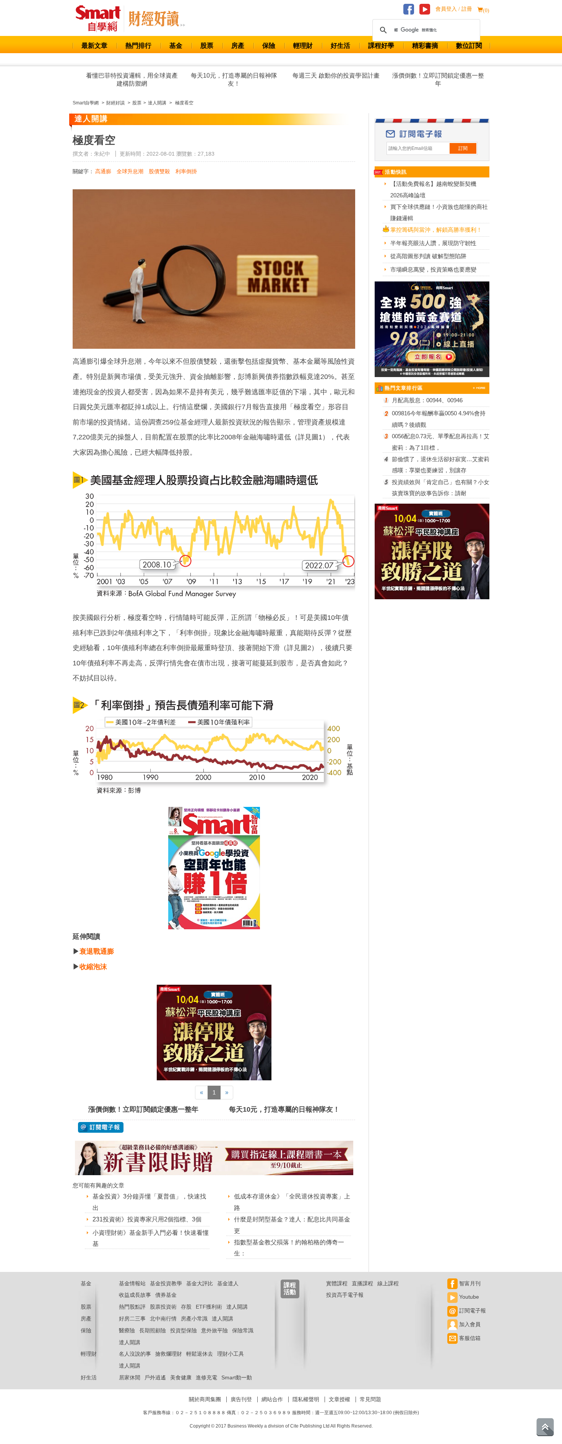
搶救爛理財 (168, 1354)
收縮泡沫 (93, 967)
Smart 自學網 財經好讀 (156, 18)
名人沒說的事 (135, 1354)
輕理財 (303, 46)
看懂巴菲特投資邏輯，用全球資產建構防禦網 (132, 79)
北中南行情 (163, 1319)
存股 (186, 1307)
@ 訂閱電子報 (100, 1127)
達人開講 (237, 1307)
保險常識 (242, 1330)
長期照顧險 (152, 1330)
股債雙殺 (159, 171)
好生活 (340, 46)
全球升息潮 (130, 171)
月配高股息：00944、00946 (427, 400)
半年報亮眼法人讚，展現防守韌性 (433, 243)
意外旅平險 (214, 1330)
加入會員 (469, 1324)
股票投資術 (163, 1307)
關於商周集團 (205, 1399)
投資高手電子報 (345, 1295)
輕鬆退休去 (199, 1354)
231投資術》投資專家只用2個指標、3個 (147, 1219)
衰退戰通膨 (97, 951)
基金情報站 (132, 1283)
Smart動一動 (236, 1377)
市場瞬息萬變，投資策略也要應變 (433, 269)
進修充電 (206, 1377)
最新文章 (94, 46)
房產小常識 (194, 1319)
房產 (237, 46)
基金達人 (228, 1283)
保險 (268, 46)
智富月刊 (469, 1283)
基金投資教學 (166, 1283)
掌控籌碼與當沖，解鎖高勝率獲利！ (436, 229)
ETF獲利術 (209, 1307)
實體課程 (337, 1283)
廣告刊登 (241, 1399)
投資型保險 (183, 1330)
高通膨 (103, 171)
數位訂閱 (469, 46)
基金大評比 (199, 1283)
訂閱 (463, 148)
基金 (175, 46)
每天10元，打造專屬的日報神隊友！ (234, 79)
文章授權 (339, 1399)
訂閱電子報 (472, 1310)
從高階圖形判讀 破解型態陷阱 (428, 256)
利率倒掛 (186, 171)
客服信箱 (469, 1338)
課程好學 (381, 46)
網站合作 (272, 1399)
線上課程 (388, 1283)
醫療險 (127, 1330)
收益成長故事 (135, 1295)
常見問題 (370, 1399)
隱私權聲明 (305, 1399)
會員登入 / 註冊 (453, 9)
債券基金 (166, 1295)
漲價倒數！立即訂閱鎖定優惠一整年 (438, 79)
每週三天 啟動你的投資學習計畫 (336, 75)
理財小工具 (230, 1354)
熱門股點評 (132, 1307)
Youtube (468, 1297)
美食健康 (181, 1377)
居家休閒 (129, 1377)
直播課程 (362, 1283)
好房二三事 (132, 1319)
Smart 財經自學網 (101, 18)
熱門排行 (138, 46)
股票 (206, 46)
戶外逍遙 (155, 1377)
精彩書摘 (425, 46)
